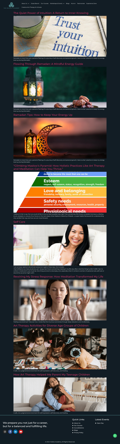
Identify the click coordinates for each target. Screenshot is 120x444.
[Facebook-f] (10, 432)
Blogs (67, 3)
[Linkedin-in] (15, 432)
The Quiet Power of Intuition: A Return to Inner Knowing (50, 13)
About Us (24, 3)
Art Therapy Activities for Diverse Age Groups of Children (51, 325)
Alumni (73, 3)
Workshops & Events (56, 3)
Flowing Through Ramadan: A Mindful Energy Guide (48, 63)
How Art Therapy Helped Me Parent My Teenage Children (51, 374)
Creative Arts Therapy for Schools (32, 7)
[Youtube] (21, 432)
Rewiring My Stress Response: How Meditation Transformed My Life (58, 276)
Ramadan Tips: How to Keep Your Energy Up (42, 114)
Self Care (19, 221)
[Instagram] (5, 432)
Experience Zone (91, 3)
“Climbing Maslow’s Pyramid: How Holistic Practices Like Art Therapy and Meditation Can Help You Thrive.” (59, 167)
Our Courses (44, 3)
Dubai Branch (35, 3)
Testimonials (81, 3)
